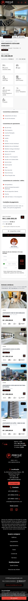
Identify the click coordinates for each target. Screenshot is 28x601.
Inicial (2, 41)
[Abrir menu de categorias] (25, 2)
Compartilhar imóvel (15, 231)
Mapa (14, 37)
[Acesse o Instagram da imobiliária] (11, 509)
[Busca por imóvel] (18, 2)
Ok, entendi (14, 598)
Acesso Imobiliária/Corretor (14, 585)
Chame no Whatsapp (15, 235)
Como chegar (14, 483)
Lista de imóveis (9, 41)
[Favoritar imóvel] (24, 319)
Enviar (22, 264)
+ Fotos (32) (7, 37)
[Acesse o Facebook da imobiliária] (16, 509)
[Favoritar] (22, 217)
